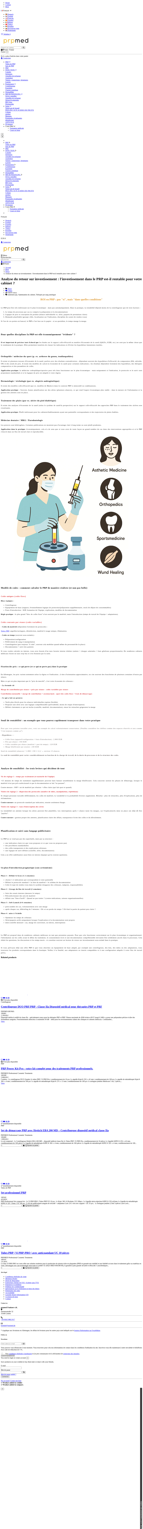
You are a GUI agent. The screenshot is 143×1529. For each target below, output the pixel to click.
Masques (8, 116)
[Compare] (6, 998)
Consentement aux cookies (141, 1515)
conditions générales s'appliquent (20, 1354)
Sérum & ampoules (12, 100)
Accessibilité (9, 1293)
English (10, 16)
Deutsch (10, 14)
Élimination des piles (12, 1291)
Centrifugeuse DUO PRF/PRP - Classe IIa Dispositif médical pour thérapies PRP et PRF (51, 1006)
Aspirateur (9, 78)
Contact (8, 5)
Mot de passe (5, 1370)
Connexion (6, 242)
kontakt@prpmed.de (8, 1326)
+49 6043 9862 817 (8, 1319)
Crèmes (8, 112)
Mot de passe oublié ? (8, 1374)
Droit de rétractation (12, 1281)
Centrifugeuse (10, 86)
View (3, 1021)
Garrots (8, 82)
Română (10, 26)
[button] (10, 126)
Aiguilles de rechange (13, 76)
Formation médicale (17, 128)
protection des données (71, 1354)
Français (10, 18)
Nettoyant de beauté (12, 108)
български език (13, 28)
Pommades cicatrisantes (13, 118)
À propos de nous (11, 1297)
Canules (8, 72)
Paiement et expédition (13, 1285)
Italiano (10, 22)
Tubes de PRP (10, 64)
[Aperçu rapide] (9, 998)
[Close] (2, 136)
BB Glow (8, 102)
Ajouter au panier (32, 1145)
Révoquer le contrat (8, 1356)
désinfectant (9, 120)
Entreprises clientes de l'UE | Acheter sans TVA (22, 1283)
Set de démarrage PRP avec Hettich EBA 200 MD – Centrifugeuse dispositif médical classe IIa (55, 1130)
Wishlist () (7, 34)
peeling (8, 114)
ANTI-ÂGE (9, 122)
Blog (7, 7)
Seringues (8, 74)
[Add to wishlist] (3, 998)
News (10, 289)
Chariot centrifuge (11, 90)
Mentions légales (11, 1279)
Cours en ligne (15, 130)
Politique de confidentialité (14, 1287)
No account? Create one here (11, 1381)
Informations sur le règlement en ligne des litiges (22, 1289)
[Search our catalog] (23, 47)
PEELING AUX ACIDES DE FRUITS (19, 110)
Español (10, 20)
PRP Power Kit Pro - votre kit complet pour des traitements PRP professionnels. (47, 1068)
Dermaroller (9, 104)
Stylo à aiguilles (11, 96)
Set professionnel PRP (13, 1192)
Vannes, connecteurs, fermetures (16, 80)
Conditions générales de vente (15, 1277)
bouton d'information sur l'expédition (87, 1330)
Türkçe (10, 24)
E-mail (3, 1366)
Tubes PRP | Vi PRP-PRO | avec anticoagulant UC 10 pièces (35, 1252)
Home (7, 3)
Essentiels (8, 88)
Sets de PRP (9, 66)
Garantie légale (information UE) (17, 1295)
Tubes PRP (5, 631)
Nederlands (11, 30)
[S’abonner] (23, 1344)
